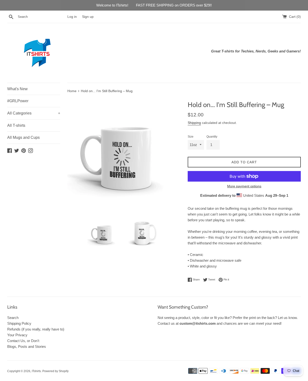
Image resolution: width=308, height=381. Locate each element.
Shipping (194, 123)
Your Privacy (17, 335)
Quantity (211, 136)
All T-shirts (16, 125)
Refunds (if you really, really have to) (35, 329)
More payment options (244, 186)
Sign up (88, 17)
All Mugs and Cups (23, 137)
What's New (17, 89)
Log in (72, 17)
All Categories (33, 113)
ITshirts (36, 371)
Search (13, 318)
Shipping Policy (19, 323)
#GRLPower (17, 101)
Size (190, 136)
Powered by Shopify (55, 371)
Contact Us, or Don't (23, 341)
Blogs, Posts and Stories (26, 346)
